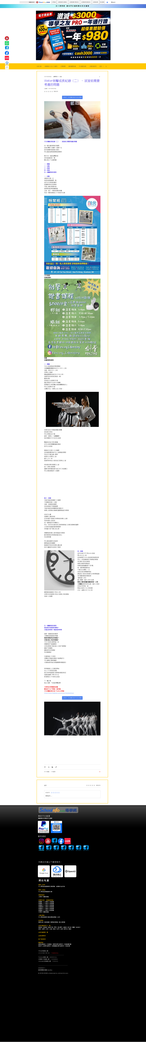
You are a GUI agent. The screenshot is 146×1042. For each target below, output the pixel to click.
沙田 (47, 929)
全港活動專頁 (42, 936)
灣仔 (55, 928)
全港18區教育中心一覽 (44, 926)
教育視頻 (46, 923)
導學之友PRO (41, 885)
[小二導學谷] (56, 849)
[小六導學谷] (86, 849)
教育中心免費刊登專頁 (44, 946)
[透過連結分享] (56, 768)
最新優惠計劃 (72, 66)
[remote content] (72, 484)
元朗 (61, 929)
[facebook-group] (7, 48)
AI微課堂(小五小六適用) (51, 66)
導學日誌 (40, 923)
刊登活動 (67, 946)
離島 (70, 929)
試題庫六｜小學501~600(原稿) (46, 911)
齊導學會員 (41, 895)
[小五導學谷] (79, 849)
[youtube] (7, 38)
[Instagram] (41, 842)
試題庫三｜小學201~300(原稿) (46, 906)
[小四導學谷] (71, 849)
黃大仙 (69, 928)
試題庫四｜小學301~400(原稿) (46, 907)
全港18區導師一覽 (43, 933)
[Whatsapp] (7, 43)
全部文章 (39, 66)
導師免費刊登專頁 (58, 945)
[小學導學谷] (41, 849)
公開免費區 (41, 916)
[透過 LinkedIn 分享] (52, 768)
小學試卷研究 (92, 66)
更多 (101, 66)
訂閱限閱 (63, 66)
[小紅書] (7, 58)
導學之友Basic (41, 890)
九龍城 (64, 928)
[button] (54, 2)
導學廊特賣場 (54, 923)
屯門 (58, 929)
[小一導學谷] (49, 849)
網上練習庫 (62, 923)
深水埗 (60, 928)
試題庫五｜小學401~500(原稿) (46, 909)
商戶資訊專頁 (42, 940)
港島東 (40, 928)
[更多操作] (99, 77)
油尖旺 (78, 928)
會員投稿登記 (42, 945)
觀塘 (73, 928)
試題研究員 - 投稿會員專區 (45, 901)
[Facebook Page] (7, 53)
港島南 (45, 928)
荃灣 (43, 929)
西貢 (54, 929)
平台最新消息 (82, 66)
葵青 (39, 929)
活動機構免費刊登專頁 (58, 946)
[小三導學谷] (64, 849)
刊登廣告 (49, 945)
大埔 (50, 929)
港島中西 (50, 928)
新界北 (66, 929)
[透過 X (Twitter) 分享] (48, 768)
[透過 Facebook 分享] (45, 768)
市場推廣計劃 (67, 945)
